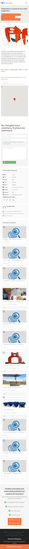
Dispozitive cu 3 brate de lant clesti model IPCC (11, 19)
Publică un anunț (15, 523)
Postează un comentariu (10, 162)
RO (5, 14)
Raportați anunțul (8, 215)
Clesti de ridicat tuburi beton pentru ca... (12, 387)
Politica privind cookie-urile (11, 535)
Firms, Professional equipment (9, 304)
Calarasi (16, 390)
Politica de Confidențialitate (14, 533)
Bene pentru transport (8, 409)
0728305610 (15, 189)
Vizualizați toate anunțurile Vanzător (12, 211)
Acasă (7, 532)
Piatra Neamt (17, 368)
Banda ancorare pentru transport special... (13, 301)
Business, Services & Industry (14, 14)
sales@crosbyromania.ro (18, 187)
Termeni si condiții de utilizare (17, 532)
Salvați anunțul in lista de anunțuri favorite (14, 213)
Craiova (16, 304)
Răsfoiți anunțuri (15, 519)
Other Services (6, 242)
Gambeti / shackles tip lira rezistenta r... (12, 365)
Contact (22, 535)
